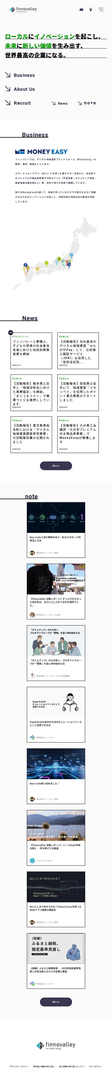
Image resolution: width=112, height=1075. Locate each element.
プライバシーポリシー (19, 1066)
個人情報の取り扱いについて (72, 1066)
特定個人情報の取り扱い (44, 1066)
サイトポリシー (96, 1066)
